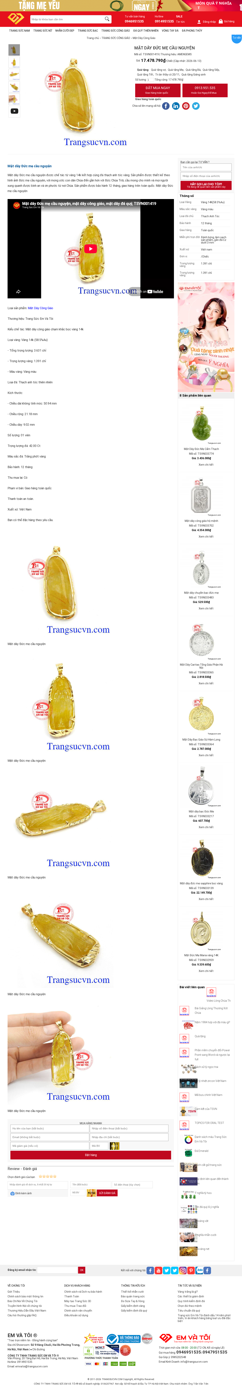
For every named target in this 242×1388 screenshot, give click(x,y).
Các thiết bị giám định (191, 1296)
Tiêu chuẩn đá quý (189, 1310)
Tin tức (180, 21)
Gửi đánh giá (107, 1193)
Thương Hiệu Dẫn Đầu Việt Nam (27, 1310)
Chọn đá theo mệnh (190, 1305)
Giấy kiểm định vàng (133, 1305)
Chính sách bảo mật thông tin (25, 1296)
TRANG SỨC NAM (19, 30)
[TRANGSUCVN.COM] (16, 23)
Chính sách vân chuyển (78, 1310)
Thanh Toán (71, 1296)
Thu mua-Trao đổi (75, 1305)
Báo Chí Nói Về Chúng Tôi (22, 1301)
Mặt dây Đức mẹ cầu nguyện (30, 166)
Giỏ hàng (227, 21)
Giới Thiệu (14, 1291)
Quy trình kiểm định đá (191, 1301)
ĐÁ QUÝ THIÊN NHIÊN (145, 30)
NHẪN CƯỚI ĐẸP (64, 30)
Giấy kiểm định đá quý (134, 1310)
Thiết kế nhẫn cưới (132, 1291)
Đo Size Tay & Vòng (132, 1301)
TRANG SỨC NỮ (42, 30)
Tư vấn (237, 37)
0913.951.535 (203, 90)
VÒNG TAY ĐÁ (170, 30)
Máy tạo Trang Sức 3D (77, 1301)
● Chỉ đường (37, 1349)
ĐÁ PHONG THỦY (192, 30)
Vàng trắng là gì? (188, 1291)
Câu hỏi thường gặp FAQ (22, 1315)
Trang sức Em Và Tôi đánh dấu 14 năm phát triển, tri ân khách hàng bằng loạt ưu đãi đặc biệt (204, 1318)
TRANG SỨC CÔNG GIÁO (115, 30)
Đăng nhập (209, 21)
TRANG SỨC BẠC (88, 30)
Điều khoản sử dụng (76, 1315)
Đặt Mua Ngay (157, 90)
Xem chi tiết (206, 464)
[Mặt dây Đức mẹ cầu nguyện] (14, 50)
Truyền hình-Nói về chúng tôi (25, 1305)
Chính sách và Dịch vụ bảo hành (83, 1291)
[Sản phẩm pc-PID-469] (206, 337)
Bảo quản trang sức (133, 1296)
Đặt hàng (91, 1155)
